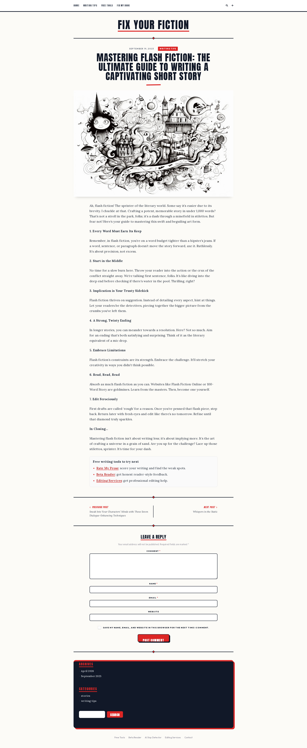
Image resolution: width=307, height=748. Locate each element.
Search (115, 715)
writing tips (168, 48)
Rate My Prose (107, 468)
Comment (153, 551)
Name (153, 583)
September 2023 (91, 676)
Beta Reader (105, 474)
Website (153, 611)
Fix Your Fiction (153, 24)
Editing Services (109, 481)
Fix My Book (123, 5)
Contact (189, 737)
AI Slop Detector (153, 737)
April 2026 (87, 671)
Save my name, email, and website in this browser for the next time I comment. (156, 627)
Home (76, 5)
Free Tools (107, 5)
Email (153, 597)
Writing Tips (90, 5)
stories (85, 695)
